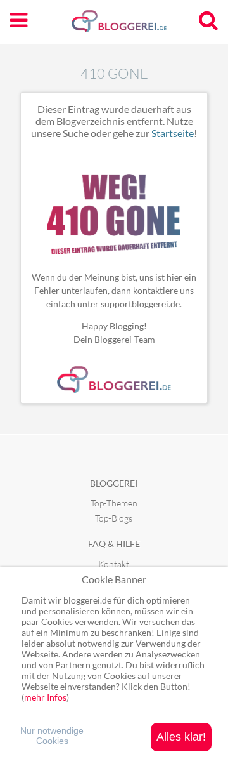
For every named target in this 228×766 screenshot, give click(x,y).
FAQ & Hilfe (114, 543)
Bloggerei (113, 483)
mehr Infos (45, 697)
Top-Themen (114, 503)
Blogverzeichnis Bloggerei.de (139, 26)
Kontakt (113, 563)
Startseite (172, 133)
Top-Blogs (113, 518)
